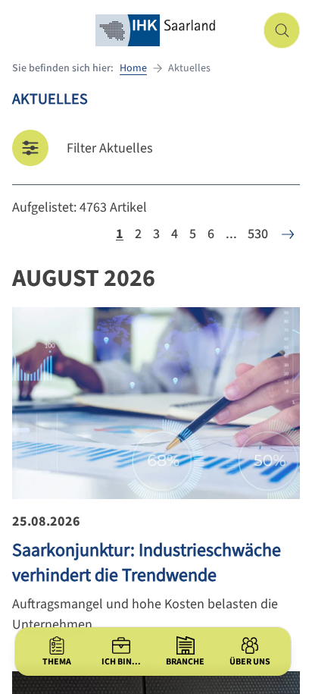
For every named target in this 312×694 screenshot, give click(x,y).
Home (133, 68)
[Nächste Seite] (288, 234)
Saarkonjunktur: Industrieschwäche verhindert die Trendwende (146, 563)
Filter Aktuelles (110, 148)
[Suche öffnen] (282, 30)
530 (258, 234)
